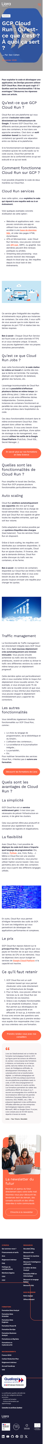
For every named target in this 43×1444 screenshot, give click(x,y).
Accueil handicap (8, 1366)
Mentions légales (8, 1273)
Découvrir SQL (28, 1285)
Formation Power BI (9, 1326)
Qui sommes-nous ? (9, 1249)
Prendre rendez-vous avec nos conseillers (21, 1035)
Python (13, 853)
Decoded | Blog (29, 1249)
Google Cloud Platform (24, 960)
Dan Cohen (14, 55)
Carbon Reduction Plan (10, 1359)
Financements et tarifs (10, 1252)
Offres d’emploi (29, 1299)
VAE (3, 1370)
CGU (3, 1276)
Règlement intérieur (9, 1260)
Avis (3, 1256)
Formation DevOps (8, 1329)
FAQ (3, 1263)
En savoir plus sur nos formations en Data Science (21, 453)
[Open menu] (39, 5)
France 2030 (6, 1355)
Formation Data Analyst (10, 1310)
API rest (14, 245)
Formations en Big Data (10, 1339)
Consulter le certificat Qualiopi (12, 1407)
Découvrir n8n (28, 1252)
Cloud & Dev (6, 16)
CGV (3, 1280)
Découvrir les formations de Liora (21, 772)
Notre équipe (28, 1296)
